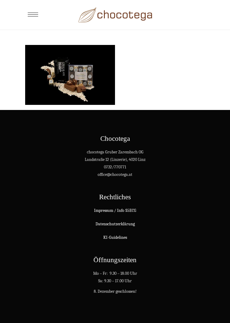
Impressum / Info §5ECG (115, 210)
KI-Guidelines (115, 237)
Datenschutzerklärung (115, 224)
